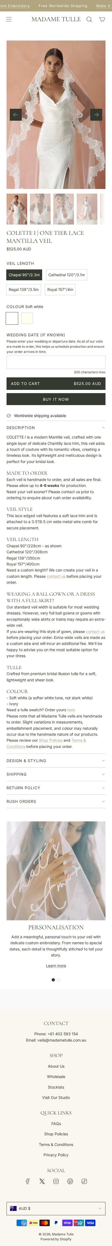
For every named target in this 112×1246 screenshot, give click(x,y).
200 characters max (89, 372)
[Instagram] (56, 1181)
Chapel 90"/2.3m (24, 274)
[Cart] (102, 19)
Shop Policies (51, 740)
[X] (41, 1181)
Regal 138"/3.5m (24, 289)
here (71, 709)
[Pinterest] (70, 1181)
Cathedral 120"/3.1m (66, 274)
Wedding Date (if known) (36, 335)
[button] (16, 115)
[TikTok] (84, 1181)
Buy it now (56, 399)
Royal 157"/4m (60, 289)
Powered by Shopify (56, 1239)
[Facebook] (27, 1181)
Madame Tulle (56, 19)
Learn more (56, 965)
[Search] (89, 19)
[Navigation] (8, 19)
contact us (56, 576)
